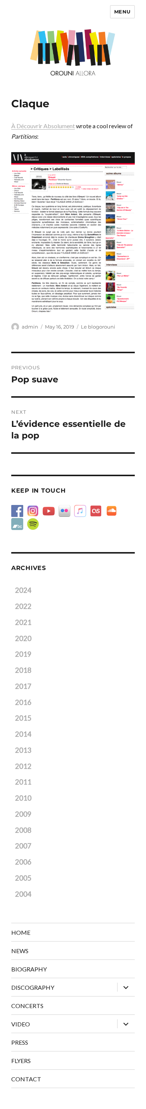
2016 (23, 702)
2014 (23, 734)
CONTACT (26, 1078)
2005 (23, 878)
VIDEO (20, 1024)
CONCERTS (27, 1005)
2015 (23, 718)
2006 (23, 862)
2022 (23, 606)
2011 (23, 782)
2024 (23, 590)
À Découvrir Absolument (43, 125)
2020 (23, 638)
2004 (23, 894)
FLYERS (21, 1060)
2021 (23, 622)
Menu (122, 12)
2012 (23, 766)
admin (30, 327)
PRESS (19, 1042)
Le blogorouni (98, 327)
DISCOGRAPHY (32, 987)
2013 (23, 750)
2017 (23, 686)
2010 (23, 798)
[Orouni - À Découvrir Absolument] (73, 232)
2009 (23, 814)
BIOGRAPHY (29, 969)
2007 (23, 846)
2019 (23, 654)
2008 (23, 830)
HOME (20, 932)
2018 (23, 670)
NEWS (19, 950)
